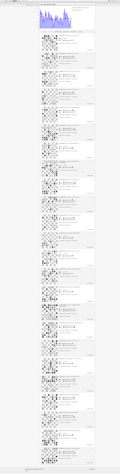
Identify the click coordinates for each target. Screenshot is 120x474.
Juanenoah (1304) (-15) (69, 182)
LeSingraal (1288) (68, 237)
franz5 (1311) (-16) (68, 200)
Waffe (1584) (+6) (68, 415)
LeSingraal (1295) (68, 363)
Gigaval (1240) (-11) (68, 74)
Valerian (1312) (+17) (69, 397)
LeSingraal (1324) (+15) (69, 183)
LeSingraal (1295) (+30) (69, 345)
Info (19, 0)
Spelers (14, 0)
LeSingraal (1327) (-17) (69, 399)
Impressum (41, 469)
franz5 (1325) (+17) (68, 110)
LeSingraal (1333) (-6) (69, 417)
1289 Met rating (58, 31)
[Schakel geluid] (119, 1)
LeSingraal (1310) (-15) (69, 381)
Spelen (2, 0)
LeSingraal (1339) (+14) (69, 129)
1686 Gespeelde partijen (47, 31)
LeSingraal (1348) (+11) (69, 76)
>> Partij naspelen (89, 49)
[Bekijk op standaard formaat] (50, 43)
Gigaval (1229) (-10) (68, 56)
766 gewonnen (66, 31)
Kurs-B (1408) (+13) (68, 451)
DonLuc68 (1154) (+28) (69, 325)
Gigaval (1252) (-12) (68, 92)
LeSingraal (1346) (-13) (69, 453)
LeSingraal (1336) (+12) (69, 94)
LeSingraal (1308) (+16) (69, 201)
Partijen (6, 0)
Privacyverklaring (35, 469)
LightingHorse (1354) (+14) (70, 309)
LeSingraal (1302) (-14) (69, 310)
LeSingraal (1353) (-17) (69, 112)
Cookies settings (28, 469)
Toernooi (10, 0)
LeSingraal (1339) (68, 148)
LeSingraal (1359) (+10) (69, 58)
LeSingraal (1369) (68, 40)
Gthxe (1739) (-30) (68, 343)
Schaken (30, 4)
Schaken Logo (92, 469)
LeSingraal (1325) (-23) (69, 327)
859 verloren (73, 31)
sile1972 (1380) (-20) (69, 218)
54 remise (80, 31)
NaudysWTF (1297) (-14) (69, 128)
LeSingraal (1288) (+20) (69, 219)
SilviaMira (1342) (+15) (69, 379)
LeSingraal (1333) (68, 435)
